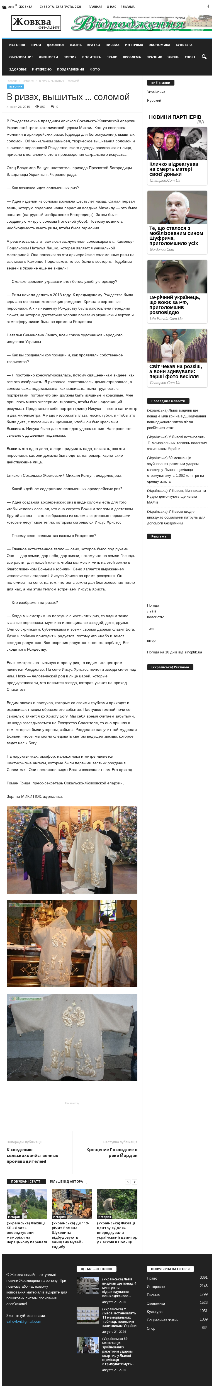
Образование (21, 57)
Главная (95, 7)
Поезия (70, 57)
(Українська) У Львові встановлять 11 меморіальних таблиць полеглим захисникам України (177, 443)
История (17, 45)
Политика (91, 57)
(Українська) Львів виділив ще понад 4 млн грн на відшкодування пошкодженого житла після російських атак (176, 419)
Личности (48, 57)
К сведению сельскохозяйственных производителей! (32, 1155)
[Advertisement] (72, 1116)
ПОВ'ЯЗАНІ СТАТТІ (26, 1181)
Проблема (132, 57)
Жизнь (76, 45)
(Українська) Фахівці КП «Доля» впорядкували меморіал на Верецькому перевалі (27, 1232)
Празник (154, 57)
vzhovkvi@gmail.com (23, 1321)
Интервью (134, 45)
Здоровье (17, 69)
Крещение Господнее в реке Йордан (111, 1152)
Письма (113, 45)
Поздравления (70, 69)
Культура (184, 45)
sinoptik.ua (193, 652)
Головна (12, 81)
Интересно (42, 69)
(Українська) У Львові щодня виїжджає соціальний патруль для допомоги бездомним (176, 517)
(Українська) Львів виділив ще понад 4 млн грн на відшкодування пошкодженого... (119, 1287)
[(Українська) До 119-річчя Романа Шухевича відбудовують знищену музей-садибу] (72, 1204)
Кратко (93, 45)
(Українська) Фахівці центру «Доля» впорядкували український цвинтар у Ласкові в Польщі (117, 1232)
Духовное (55, 45)
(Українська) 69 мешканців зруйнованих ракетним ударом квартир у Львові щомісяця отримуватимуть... (118, 1351)
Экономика (159, 45)
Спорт (190, 57)
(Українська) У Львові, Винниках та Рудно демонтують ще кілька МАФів (176, 496)
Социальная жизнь (162, 1320)
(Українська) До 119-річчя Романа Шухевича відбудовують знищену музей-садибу (70, 1234)
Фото (95, 69)
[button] (204, 57)
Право (111, 57)
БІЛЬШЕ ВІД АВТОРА (66, 1181)
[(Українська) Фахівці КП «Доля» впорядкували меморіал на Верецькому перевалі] (27, 1204)
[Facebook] (208, 7)
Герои (36, 45)
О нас (111, 7)
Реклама (128, 7)
